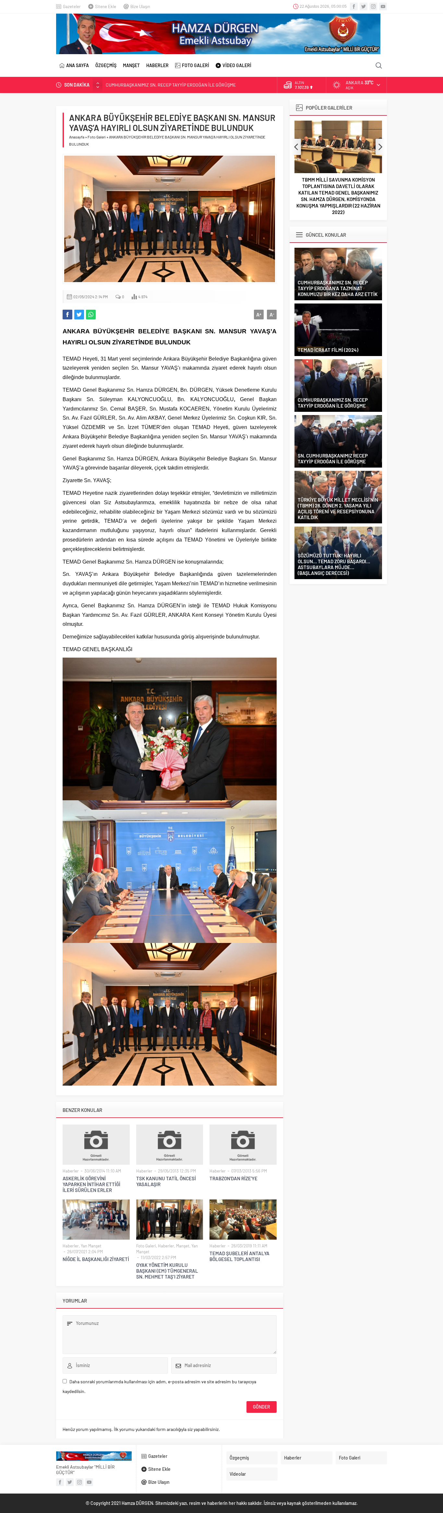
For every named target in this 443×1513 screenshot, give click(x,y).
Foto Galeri (97, 137)
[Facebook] (354, 6)
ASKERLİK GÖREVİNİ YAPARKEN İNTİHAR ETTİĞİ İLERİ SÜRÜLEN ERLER (91, 1184)
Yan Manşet (91, 1245)
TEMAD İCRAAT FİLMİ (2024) (328, 350)
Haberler (71, 1170)
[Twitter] (363, 6)
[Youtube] (383, 6)
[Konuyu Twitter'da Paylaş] (79, 314)
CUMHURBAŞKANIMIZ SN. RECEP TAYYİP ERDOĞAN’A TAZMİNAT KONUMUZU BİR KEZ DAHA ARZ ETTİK (337, 288)
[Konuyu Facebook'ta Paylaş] (67, 314)
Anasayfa (76, 137)
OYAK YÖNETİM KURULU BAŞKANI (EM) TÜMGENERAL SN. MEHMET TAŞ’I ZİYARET (167, 1271)
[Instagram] (373, 6)
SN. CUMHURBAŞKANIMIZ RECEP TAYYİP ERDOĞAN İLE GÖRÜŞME (171, 85)
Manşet (182, 1245)
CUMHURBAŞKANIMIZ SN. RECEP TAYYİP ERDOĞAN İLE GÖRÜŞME (333, 403)
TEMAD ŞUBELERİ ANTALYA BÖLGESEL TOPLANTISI (239, 1256)
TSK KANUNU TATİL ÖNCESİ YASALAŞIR (166, 1181)
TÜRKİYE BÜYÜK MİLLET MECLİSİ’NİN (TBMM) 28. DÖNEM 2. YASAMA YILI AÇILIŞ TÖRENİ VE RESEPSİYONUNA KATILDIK (338, 508)
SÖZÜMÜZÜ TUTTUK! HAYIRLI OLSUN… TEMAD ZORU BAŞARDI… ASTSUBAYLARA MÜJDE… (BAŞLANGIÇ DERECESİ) (334, 564)
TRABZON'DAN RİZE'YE (233, 1178)
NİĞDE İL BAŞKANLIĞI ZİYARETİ (96, 1259)
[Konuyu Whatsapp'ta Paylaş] (91, 314)
